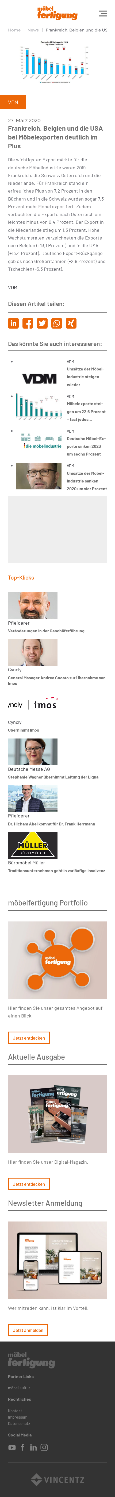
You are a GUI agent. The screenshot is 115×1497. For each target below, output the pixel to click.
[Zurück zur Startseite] (57, 13)
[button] (103, 13)
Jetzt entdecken (29, 1037)
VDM (12, 287)
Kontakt (15, 1410)
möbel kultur (19, 1387)
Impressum (17, 1417)
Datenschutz (19, 1423)
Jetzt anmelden (28, 1330)
